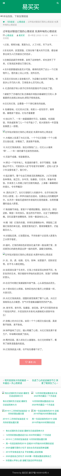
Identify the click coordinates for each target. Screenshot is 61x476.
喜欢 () (32, 361)
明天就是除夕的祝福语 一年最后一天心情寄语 (16, 382)
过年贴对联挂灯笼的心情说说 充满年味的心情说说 (30, 31)
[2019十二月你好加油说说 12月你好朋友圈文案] (15, 411)
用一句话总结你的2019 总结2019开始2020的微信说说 (30, 443)
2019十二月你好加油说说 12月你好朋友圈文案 (26, 439)
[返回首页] (4, 21)
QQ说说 (10, 21)
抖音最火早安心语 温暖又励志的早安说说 (24, 460)
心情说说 (21, 21)
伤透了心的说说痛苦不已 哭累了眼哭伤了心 (45, 382)
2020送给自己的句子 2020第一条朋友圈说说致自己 (28, 456)
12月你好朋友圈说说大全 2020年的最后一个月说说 (28, 434)
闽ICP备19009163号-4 (39, 472)
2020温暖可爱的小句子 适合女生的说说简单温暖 (27, 447)
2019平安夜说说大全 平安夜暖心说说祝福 (24, 451)
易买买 (22, 35)
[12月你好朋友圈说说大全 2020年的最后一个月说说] (45, 394)
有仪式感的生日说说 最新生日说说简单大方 (25, 430)
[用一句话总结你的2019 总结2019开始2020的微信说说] (45, 411)
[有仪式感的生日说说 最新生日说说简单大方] (15, 394)
